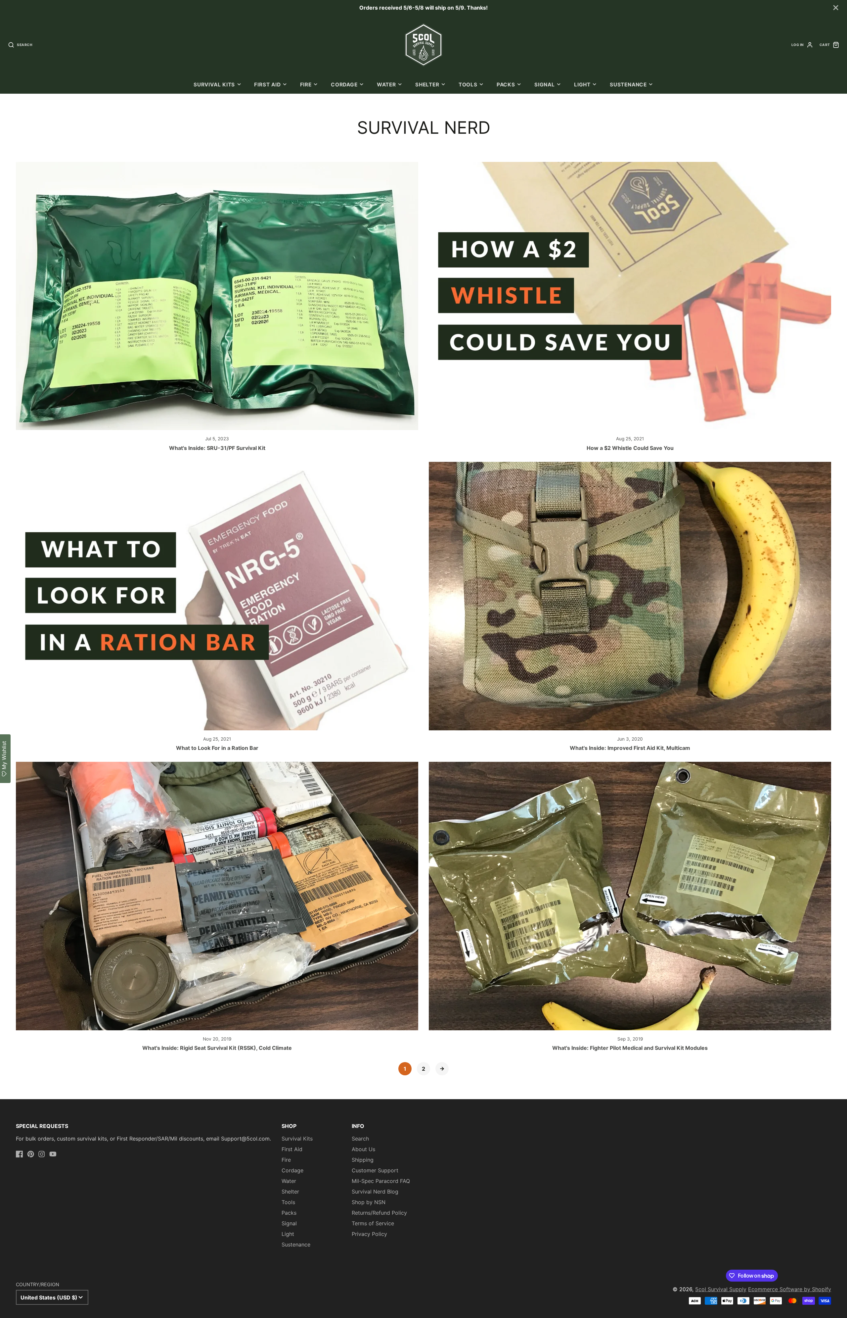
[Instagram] (41, 1154)
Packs (506, 84)
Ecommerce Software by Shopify (789, 1289)
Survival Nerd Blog (375, 1191)
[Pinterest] (30, 1154)
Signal (544, 84)
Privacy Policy (369, 1234)
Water (386, 84)
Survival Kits (214, 84)
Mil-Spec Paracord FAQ (381, 1181)
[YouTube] (53, 1154)
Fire (306, 84)
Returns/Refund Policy (379, 1212)
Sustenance (628, 84)
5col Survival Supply (720, 1289)
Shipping (363, 1159)
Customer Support (375, 1170)
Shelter (427, 84)
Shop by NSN (368, 1202)
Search (360, 1138)
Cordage (344, 84)
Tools (468, 84)
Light (582, 84)
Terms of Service (373, 1223)
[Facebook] (19, 1154)
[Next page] (442, 1068)
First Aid (267, 84)
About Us (363, 1149)
